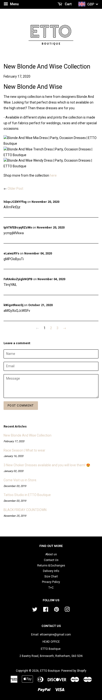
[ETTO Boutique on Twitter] (34, 610)
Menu (14, 4)
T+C (51, 587)
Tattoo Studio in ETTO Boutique (27, 495)
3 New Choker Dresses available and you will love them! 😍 (47, 465)
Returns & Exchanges (51, 565)
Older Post (15, 188)
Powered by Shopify (73, 670)
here (53, 175)
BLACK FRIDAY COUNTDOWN (25, 510)
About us (51, 554)
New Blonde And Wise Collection (27, 435)
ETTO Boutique (50, 670)
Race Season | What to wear (24, 450)
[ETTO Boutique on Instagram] (67, 610)
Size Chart (51, 576)
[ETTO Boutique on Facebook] (45, 610)
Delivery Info (51, 571)
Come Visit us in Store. (20, 480)
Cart (68, 4)
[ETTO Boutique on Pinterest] (56, 610)
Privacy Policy (51, 582)
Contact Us (51, 560)
